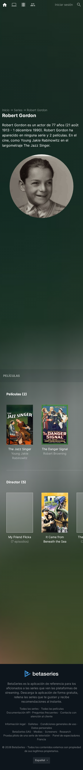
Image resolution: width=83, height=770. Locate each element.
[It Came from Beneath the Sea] (55, 513)
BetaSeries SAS (21, 731)
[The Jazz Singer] (19, 425)
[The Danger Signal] (55, 425)
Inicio (5, 110)
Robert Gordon (37, 110)
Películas (11, 375)
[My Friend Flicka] (19, 513)
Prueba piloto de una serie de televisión (26, 735)
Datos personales (41, 727)
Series (18, 110)
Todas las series (29, 708)
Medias (38, 731)
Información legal (15, 724)
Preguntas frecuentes (45, 712)
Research (65, 731)
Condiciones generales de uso (58, 724)
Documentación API (18, 712)
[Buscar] (79, 4)
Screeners (51, 731)
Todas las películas (52, 708)
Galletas (33, 724)
